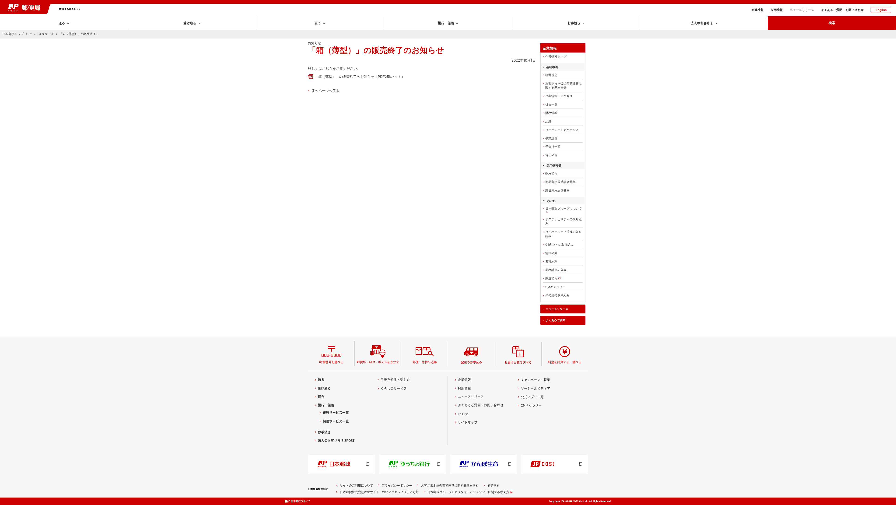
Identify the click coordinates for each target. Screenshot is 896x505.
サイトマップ (467, 422)
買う (321, 396)
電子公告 (551, 155)
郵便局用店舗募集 (557, 190)
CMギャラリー (555, 287)
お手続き (324, 432)
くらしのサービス (394, 388)
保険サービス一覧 (336, 421)
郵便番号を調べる (331, 362)
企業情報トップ (556, 56)
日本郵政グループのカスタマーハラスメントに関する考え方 (468, 492)
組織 (548, 121)
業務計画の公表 (556, 270)
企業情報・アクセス (559, 96)
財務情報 (551, 113)
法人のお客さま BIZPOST (336, 440)
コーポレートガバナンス (562, 130)
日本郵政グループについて (563, 208)
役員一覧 (551, 104)
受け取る (324, 388)
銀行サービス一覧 (336, 412)
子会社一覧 (552, 146)
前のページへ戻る (325, 90)
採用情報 (777, 10)
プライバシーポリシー (397, 485)
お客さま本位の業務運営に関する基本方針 (563, 85)
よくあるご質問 (555, 320)
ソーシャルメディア (535, 388)
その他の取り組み (557, 295)
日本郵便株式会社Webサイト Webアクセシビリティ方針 (379, 492)
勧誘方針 (493, 485)
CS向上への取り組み (559, 244)
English (881, 10)
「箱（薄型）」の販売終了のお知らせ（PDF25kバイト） (360, 76)
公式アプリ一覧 (532, 396)
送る (321, 379)
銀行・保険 (326, 405)
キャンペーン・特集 (535, 379)
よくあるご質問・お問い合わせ (842, 10)
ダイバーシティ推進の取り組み (563, 234)
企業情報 (758, 10)
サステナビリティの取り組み (563, 221)
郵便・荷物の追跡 (425, 362)
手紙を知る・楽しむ (395, 379)
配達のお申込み (471, 362)
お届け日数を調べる (518, 362)
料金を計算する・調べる (564, 362)
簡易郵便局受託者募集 (560, 182)
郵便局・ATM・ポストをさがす (378, 362)
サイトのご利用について (356, 485)
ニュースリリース (802, 10)
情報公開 (551, 253)
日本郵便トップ (13, 34)
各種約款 (551, 261)
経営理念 (551, 75)
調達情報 (551, 278)
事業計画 (551, 138)
